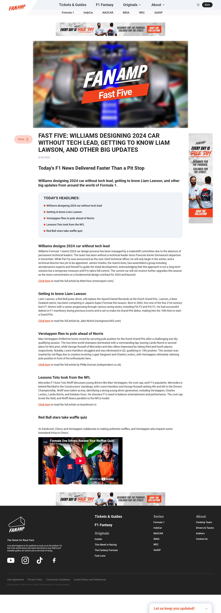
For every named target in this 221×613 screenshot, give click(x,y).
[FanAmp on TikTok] (39, 560)
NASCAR (108, 12)
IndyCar (88, 12)
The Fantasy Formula (106, 550)
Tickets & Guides (72, 5)
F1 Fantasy (105, 5)
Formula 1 (68, 12)
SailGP (158, 12)
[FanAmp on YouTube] (10, 560)
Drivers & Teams (205, 527)
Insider (98, 539)
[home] (17, 8)
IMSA (126, 12)
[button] (132, 5)
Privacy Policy (35, 579)
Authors (200, 533)
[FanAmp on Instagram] (25, 560)
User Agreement (15, 579)
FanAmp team (204, 522)
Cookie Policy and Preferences (90, 579)
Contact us (202, 539)
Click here (44, 280)
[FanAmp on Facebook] (54, 560)
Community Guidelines (58, 579)
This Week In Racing (106, 544)
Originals (102, 533)
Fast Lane (100, 555)
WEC (142, 12)
